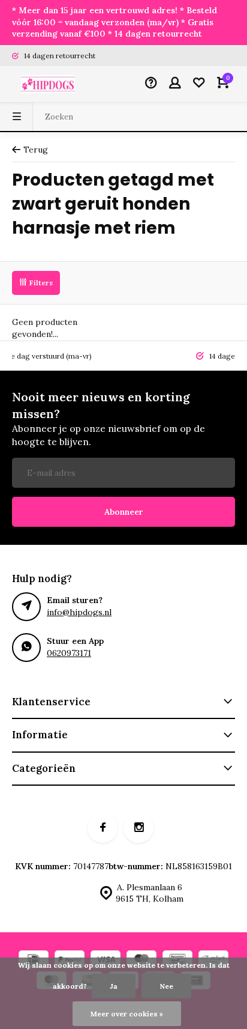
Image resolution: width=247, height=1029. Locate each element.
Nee (166, 986)
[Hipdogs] (48, 84)
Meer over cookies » (127, 1013)
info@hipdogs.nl (79, 612)
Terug (35, 149)
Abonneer (123, 511)
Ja (114, 986)
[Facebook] (103, 828)
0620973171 (69, 653)
